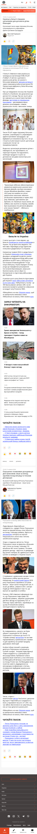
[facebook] (9, 816)
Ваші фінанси (17, 825)
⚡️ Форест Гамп (15, 11)
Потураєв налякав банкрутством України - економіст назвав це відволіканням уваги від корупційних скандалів (18, 390)
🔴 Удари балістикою (28, 11)
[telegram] (23, 816)
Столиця (9, 825)
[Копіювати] (13, 41)
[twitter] (18, 816)
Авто (24, 825)
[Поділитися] (9, 41)
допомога (18, 461)
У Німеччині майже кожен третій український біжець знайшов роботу (17, 440)
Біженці (5, 461)
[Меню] (35, 2)
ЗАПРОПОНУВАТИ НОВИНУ (18, 779)
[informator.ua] (3, 2)
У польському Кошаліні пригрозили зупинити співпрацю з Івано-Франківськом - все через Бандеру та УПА (18, 414)
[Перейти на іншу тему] (26, 2)
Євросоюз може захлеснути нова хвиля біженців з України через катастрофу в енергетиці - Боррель (16, 429)
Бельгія (11, 461)
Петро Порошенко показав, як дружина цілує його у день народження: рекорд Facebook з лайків (18, 726)
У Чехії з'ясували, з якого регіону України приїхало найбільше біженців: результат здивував (17, 435)
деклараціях (7, 534)
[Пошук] (30, 2)
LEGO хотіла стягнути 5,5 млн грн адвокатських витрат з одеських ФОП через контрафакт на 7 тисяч (16, 378)
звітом (15, 698)
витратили (20, 637)
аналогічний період (21, 580)
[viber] (28, 816)
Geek (29, 825)
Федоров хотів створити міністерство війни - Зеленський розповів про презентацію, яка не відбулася (16, 403)
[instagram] (14, 816)
